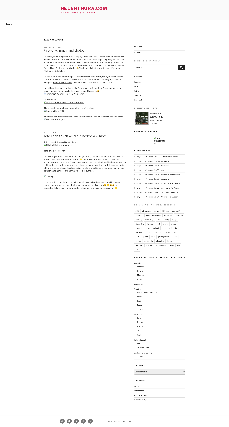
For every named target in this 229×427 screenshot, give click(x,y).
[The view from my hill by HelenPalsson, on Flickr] (54, 120)
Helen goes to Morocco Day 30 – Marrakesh (151, 170)
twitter (137, 91)
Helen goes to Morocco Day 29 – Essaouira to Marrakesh (157, 175)
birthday (165, 211)
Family (139, 318)
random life (148, 241)
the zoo (149, 245)
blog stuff (176, 211)
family (167, 220)
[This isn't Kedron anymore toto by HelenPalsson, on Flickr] (59, 145)
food (158, 224)
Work (139, 335)
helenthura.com (84, 8)
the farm (170, 241)
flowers (150, 224)
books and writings (153, 215)
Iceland (156, 228)
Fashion (140, 322)
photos (174, 237)
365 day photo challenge (147, 292)
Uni (178, 245)
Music (138, 237)
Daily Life (138, 314)
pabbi (145, 237)
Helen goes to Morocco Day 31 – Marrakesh (151, 166)
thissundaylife (161, 245)
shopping (160, 241)
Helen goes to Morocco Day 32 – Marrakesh (151, 161)
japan (164, 228)
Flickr (136, 86)
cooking (139, 220)
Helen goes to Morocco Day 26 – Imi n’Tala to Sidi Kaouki (156, 188)
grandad (139, 228)
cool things (149, 220)
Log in (136, 386)
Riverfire (97, 77)
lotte (149, 232)
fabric (159, 220)
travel (172, 245)
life (176, 228)
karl (170, 228)
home (147, 228)
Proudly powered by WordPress (118, 421)
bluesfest (139, 215)
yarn (137, 250)
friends (165, 224)
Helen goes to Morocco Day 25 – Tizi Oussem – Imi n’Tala (157, 192)
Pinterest (138, 100)
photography (163, 237)
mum (175, 232)
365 (137, 211)
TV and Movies (143, 348)
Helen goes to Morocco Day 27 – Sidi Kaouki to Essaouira (157, 183)
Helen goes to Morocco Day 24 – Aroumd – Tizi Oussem (156, 197)
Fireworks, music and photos (64, 50)
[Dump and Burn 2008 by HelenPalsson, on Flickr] (54, 111)
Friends (140, 326)
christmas (179, 215)
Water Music (88, 59)
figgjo (174, 220)
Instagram (138, 82)
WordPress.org (140, 400)
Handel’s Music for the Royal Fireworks (61, 59)
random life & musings (143, 353)
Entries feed (139, 391)
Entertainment (140, 340)
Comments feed (140, 395)
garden (174, 224)
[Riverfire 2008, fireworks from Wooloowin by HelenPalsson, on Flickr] (64, 94)
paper (153, 237)
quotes (138, 241)
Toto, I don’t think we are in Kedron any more (75, 136)
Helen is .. (9, 24)
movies (167, 232)
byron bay (168, 215)
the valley (139, 245)
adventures (146, 211)
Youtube (137, 95)
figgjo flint (140, 224)
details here (60, 71)
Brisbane (140, 267)
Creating (137, 289)
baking (156, 211)
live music (139, 232)
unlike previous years (62, 82)
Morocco (157, 232)
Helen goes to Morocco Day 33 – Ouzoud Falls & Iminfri (156, 157)
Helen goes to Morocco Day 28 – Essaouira (151, 179)
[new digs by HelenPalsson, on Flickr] (49, 176)
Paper (139, 305)
